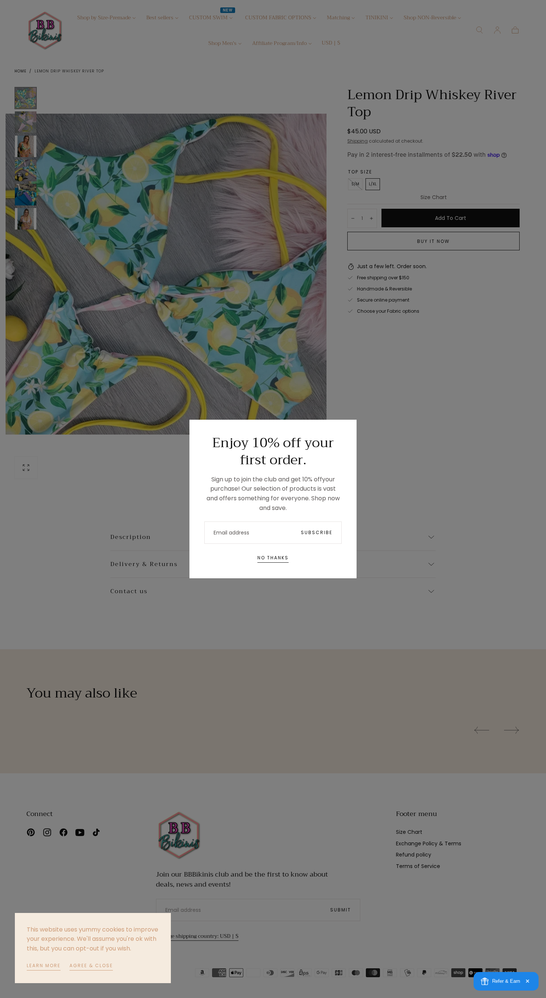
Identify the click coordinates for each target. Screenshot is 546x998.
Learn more (44, 965)
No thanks (273, 558)
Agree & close (91, 965)
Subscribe (316, 532)
